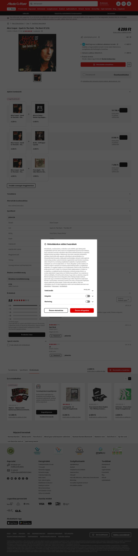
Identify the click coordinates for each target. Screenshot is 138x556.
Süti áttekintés (63, 286)
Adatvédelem (47, 286)
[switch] (88, 296)
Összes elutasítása (56, 310)
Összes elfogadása (82, 310)
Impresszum (55, 286)
